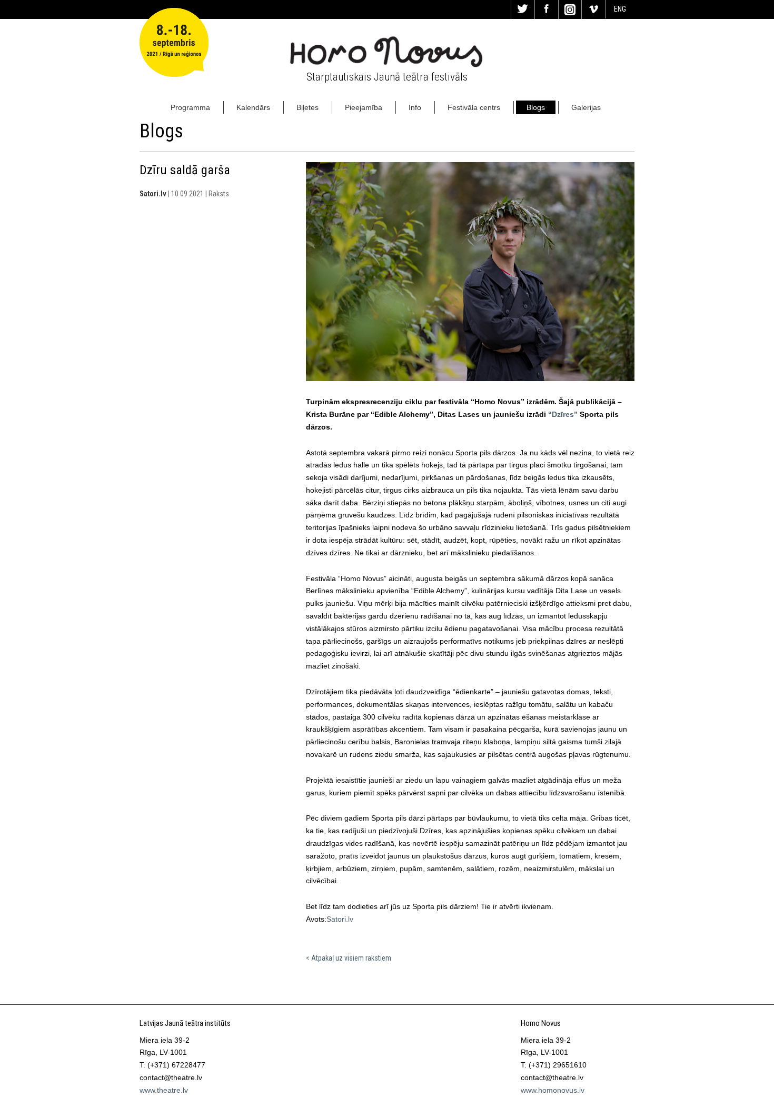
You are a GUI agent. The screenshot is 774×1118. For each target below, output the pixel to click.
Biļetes (307, 107)
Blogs (536, 107)
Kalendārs (253, 107)
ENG (620, 9)
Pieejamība (363, 107)
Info (415, 107)
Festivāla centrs (474, 107)
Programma (190, 107)
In (570, 9)
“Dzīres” (563, 414)
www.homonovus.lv (552, 1090)
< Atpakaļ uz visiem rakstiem (348, 958)
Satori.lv (339, 919)
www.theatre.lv (164, 1090)
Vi (593, 9)
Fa (546, 9)
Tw (522, 9)
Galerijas (586, 107)
